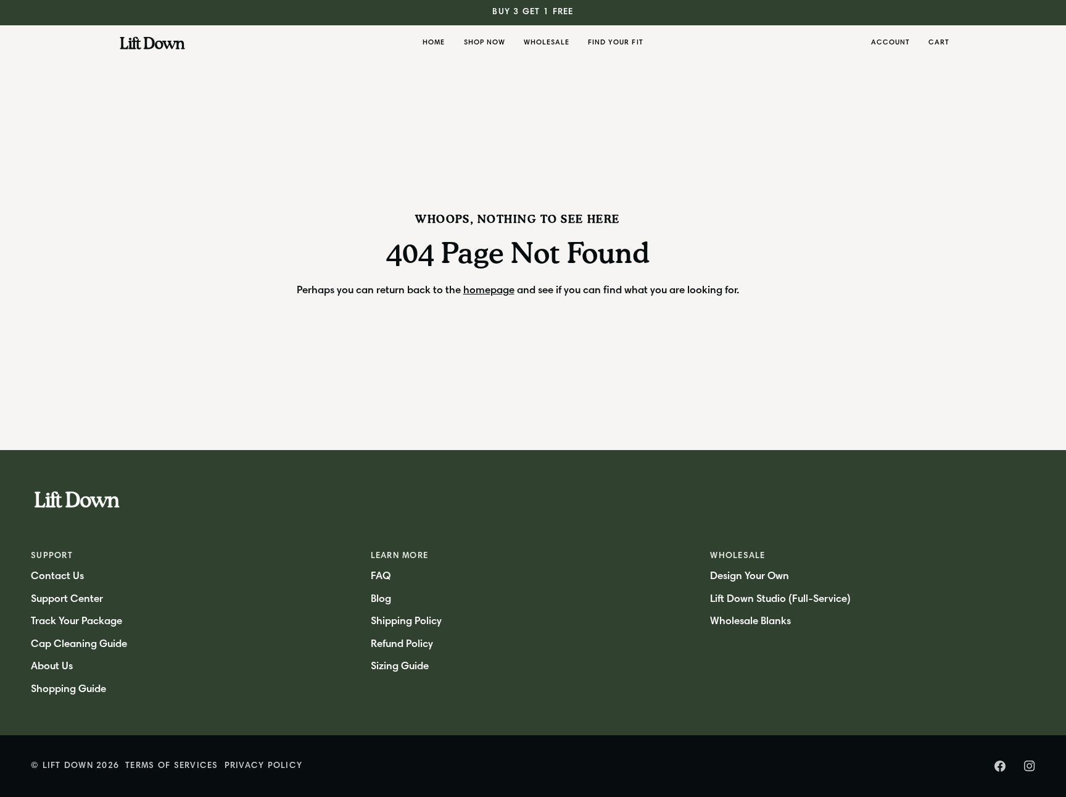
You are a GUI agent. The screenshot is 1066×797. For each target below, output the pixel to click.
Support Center (67, 600)
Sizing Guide (400, 667)
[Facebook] (1000, 766)
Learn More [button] (400, 556)
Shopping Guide (68, 690)
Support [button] (52, 556)
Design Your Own (749, 577)
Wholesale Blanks (750, 622)
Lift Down (68, 766)
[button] (484, 43)
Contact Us (57, 577)
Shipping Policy (406, 622)
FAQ (380, 577)
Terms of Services (171, 766)
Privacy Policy (264, 766)
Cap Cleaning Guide (79, 645)
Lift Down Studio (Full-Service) (780, 600)
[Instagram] (1029, 766)
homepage (488, 291)
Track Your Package (76, 622)
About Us (52, 667)
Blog (381, 600)
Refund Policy (402, 645)
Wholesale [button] (737, 556)
